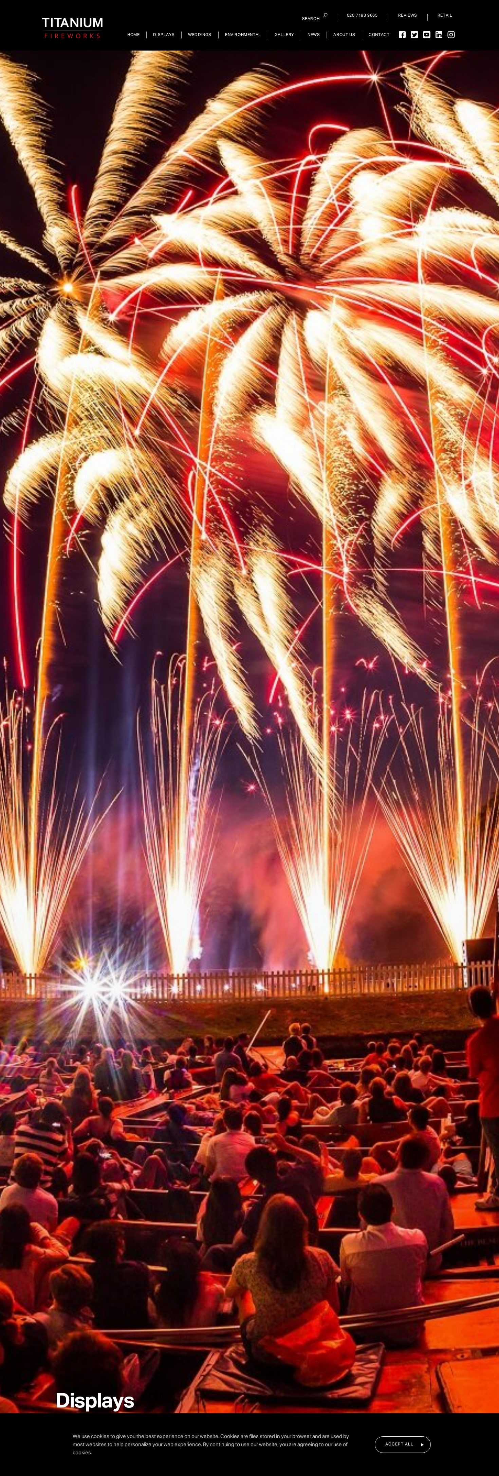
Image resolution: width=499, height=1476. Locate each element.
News (314, 35)
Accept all (399, 1444)
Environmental (243, 35)
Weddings (199, 35)
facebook (402, 35)
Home (133, 35)
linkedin (439, 35)
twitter (414, 35)
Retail (445, 16)
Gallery (284, 35)
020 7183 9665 (362, 16)
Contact (379, 35)
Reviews (407, 16)
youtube (427, 35)
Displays (163, 35)
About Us (344, 35)
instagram (451, 35)
